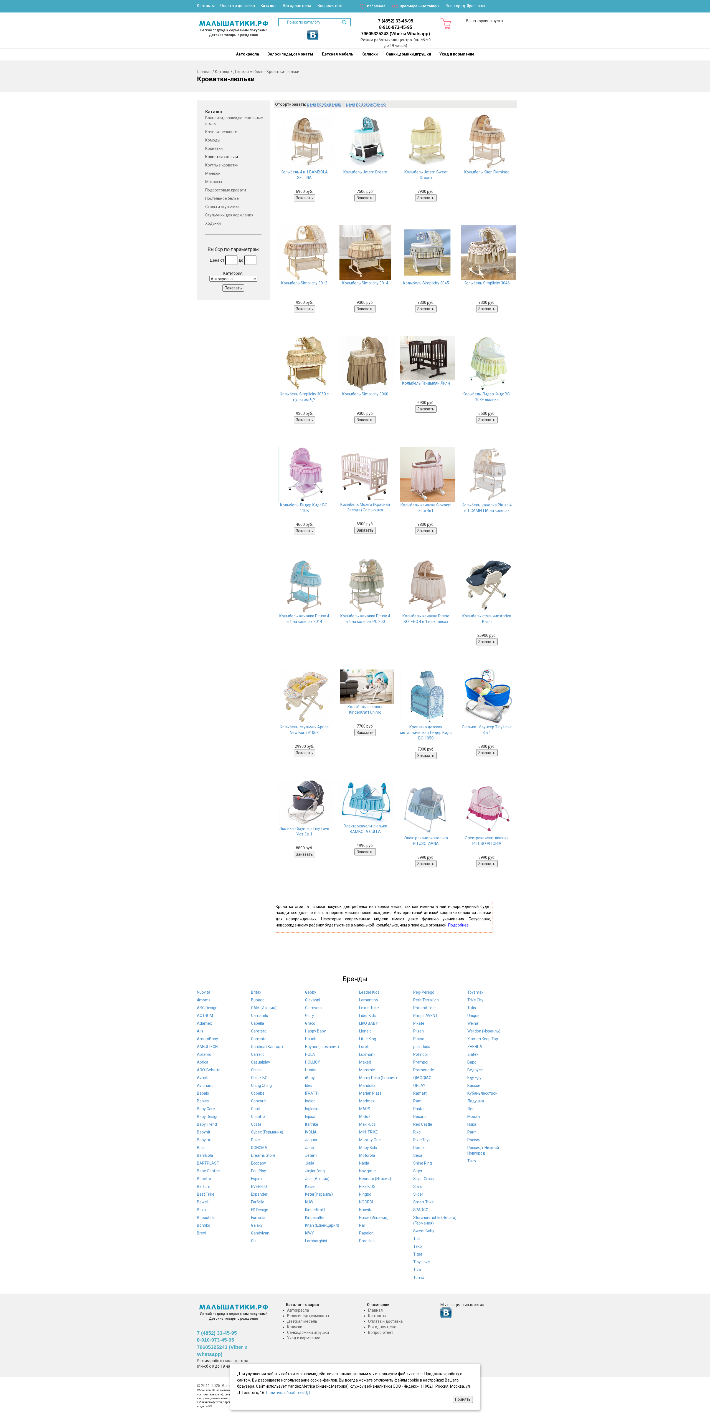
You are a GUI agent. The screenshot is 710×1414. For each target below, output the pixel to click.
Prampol (420, 1062)
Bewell (203, 1202)
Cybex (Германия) (267, 1132)
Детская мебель (337, 54)
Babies (203, 1101)
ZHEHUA (474, 1046)
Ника (471, 1124)
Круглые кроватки (222, 165)
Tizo (417, 1269)
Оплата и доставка (237, 5)
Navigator (367, 1171)
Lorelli (364, 1046)
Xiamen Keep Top (482, 1039)
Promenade (423, 1070)
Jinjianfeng (315, 1171)
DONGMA (259, 1147)
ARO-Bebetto (208, 1070)
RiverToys (421, 1140)
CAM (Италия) (264, 1008)
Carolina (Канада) (267, 1046)
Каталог (268, 5)
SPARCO (420, 1210)
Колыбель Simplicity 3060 (365, 394)
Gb (253, 1241)
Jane (309, 1147)
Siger (417, 1171)
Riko (417, 1132)
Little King (367, 1039)
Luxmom (367, 1054)
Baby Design (208, 1116)
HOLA (310, 1054)
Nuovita (203, 992)
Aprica (202, 1062)
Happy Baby (315, 1031)
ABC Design (207, 1008)
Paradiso (367, 1241)
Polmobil (420, 1054)
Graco (310, 1023)
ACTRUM (205, 1015)
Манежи (212, 173)
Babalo (203, 1093)
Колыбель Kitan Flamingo (486, 172)
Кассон (473, 1085)
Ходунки (213, 223)
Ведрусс (475, 1070)
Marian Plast (370, 1093)
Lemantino (368, 1000)
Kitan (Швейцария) (322, 1225)
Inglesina (313, 1109)
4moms (204, 1000)
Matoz (365, 1116)
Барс (471, 1062)
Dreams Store (263, 1155)
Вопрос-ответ (330, 5)
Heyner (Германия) (322, 1046)
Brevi (201, 1233)
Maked (365, 1062)
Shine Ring (422, 1163)
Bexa (201, 1210)
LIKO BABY (368, 1023)
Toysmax (475, 992)
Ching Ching (261, 1085)
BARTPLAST (208, 1163)
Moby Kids (368, 1147)
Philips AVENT (425, 1015)
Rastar (419, 1109)
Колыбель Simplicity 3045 (426, 283)
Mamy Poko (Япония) (378, 1077)
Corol (255, 1109)
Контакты (206, 5)
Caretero (259, 1031)
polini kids (421, 1046)
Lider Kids (367, 1015)
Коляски (369, 54)
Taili (416, 1238)
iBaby (310, 1077)
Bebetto (204, 1178)
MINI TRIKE (368, 1132)
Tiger (417, 1254)
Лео (471, 1109)
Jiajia (309, 1163)
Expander (259, 1194)
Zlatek (472, 1054)
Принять (463, 1399)
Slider (418, 1194)
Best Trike (205, 1194)
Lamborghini (316, 1241)
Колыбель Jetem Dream (365, 172)
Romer (419, 1147)
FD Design (259, 1210)
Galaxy (257, 1225)
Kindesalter (315, 1217)
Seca (417, 1155)
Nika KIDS (367, 1186)
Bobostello (206, 1217)
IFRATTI (312, 1093)
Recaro (419, 1116)
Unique (473, 1015)
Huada (310, 1070)
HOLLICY (312, 1062)
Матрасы (213, 182)
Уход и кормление (456, 54)
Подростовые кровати (225, 190)
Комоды (212, 140)
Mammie (367, 1070)
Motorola (367, 1155)
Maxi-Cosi (367, 1124)
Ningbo (365, 1194)
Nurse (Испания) (374, 1217)
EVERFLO (259, 1186)
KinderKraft (315, 1210)
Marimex (367, 1101)
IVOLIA (311, 1132)
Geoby (310, 992)
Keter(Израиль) (319, 1194)
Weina (472, 1023)
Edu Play (258, 1171)
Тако (471, 1161)
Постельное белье (222, 198)
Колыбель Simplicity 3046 (487, 283)
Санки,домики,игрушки (408, 54)
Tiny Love (421, 1262)
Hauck (310, 1039)
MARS (364, 1109)
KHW (309, 1202)
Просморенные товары (419, 6)
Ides (308, 1085)
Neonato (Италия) (375, 1178)
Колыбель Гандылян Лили (426, 383)
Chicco (257, 1070)
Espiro (256, 1178)
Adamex (204, 1023)
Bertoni (203, 1186)
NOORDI (366, 1202)
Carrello (258, 1054)
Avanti (202, 1077)
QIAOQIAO (422, 1077)
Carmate (259, 1039)
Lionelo (365, 1031)
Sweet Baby (423, 1231)
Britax (256, 992)
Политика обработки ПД (288, 1392)
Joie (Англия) (317, 1178)
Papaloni (366, 1233)
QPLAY (419, 1085)
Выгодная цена (297, 5)
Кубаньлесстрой (482, 1093)
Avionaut (205, 1085)
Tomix (418, 1277)
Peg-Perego (423, 992)
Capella (257, 1023)
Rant (417, 1101)
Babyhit (203, 1132)
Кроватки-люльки (283, 71)
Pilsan (418, 1031)
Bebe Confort (208, 1171)
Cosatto (258, 1116)
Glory (309, 1015)
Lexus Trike (369, 1008)
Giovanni (312, 1000)
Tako (417, 1246)
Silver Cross (423, 1178)
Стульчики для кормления (229, 215)
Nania (364, 1163)
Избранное (376, 6)
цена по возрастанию (366, 104)
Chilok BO (259, 1077)
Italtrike (311, 1124)
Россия (473, 1140)
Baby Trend (207, 1124)
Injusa (310, 1116)
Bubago (258, 1000)
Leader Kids (369, 992)
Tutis (471, 1008)
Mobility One (370, 1140)
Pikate (418, 1023)
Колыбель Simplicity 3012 (304, 283)
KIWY (309, 1233)
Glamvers (313, 1008)
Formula (258, 1217)
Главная (204, 71)
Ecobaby (258, 1163)
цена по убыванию (324, 104)
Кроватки (214, 148)
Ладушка (475, 1101)
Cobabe (258, 1093)
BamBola (205, 1155)
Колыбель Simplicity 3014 (365, 283)
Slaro (417, 1186)
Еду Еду (474, 1077)
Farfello (257, 1202)
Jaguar (311, 1140)
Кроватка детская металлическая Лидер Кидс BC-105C (426, 732)
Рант (471, 1132)
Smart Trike (423, 1202)
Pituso (418, 1039)
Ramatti (420, 1093)
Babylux (204, 1140)
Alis (200, 1031)
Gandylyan (260, 1233)
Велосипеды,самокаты (290, 54)
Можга (473, 1116)
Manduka (367, 1085)
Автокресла (247, 54)
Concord (258, 1101)
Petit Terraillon (426, 1000)
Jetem (311, 1155)
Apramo (204, 1054)
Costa (256, 1124)
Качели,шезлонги (221, 132)
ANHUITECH (207, 1046)
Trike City (475, 1000)
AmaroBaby (207, 1039)
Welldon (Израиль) (483, 1031)
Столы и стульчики (222, 206)
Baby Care (206, 1109)
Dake (255, 1140)
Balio (201, 1147)
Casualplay (260, 1062)
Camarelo (259, 1015)
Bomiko (203, 1225)
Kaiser (310, 1186)
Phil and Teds (425, 1008)
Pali (362, 1225)
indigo (310, 1101)
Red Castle (422, 1124)
